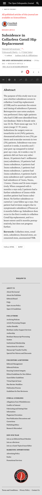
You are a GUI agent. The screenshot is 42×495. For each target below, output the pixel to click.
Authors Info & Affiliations (26, 55)
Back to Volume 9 (10, 9)
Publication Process (14, 388)
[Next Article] (38, 72)
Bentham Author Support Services (19, 330)
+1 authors (8, 55)
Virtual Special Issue (14, 381)
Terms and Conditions (10, 490)
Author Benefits (12, 326)
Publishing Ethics (13, 425)
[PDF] (27, 72)
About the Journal (13, 292)
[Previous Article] (33, 72)
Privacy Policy (25, 490)
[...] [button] (20, 52)
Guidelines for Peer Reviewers (17, 391)
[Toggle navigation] (4, 3)
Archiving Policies (13, 319)
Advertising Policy (13, 453)
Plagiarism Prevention (14, 415)
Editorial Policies (13, 367)
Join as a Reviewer (13, 442)
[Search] (37, 3)
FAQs (8, 302)
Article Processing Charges (16, 323)
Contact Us (36, 490)
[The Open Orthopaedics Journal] (21, 476)
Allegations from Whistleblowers (18, 402)
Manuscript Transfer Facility (17, 350)
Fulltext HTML (9, 247)
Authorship (11, 333)
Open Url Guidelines (14, 309)
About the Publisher (14, 295)
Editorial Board (12, 299)
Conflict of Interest (13, 405)
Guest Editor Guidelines (15, 377)
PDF (21, 247)
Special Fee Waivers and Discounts (19, 353)
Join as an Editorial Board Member (19, 439)
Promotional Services (14, 460)
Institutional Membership (16, 343)
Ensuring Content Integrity (16, 371)
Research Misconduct (14, 428)
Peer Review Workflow (15, 384)
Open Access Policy (14, 305)
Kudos (9, 457)
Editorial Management (15, 364)
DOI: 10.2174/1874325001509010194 (15, 67)
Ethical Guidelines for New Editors (19, 374)
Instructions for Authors (15, 346)
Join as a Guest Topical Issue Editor (19, 446)
